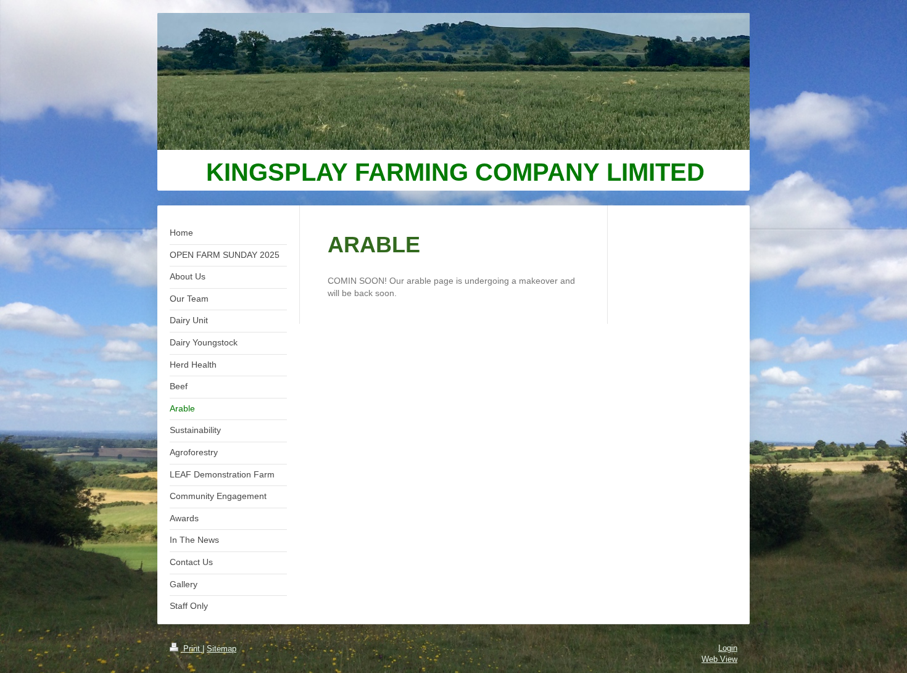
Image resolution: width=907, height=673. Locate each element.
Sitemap (221, 648)
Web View (719, 659)
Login (727, 648)
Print (191, 648)
